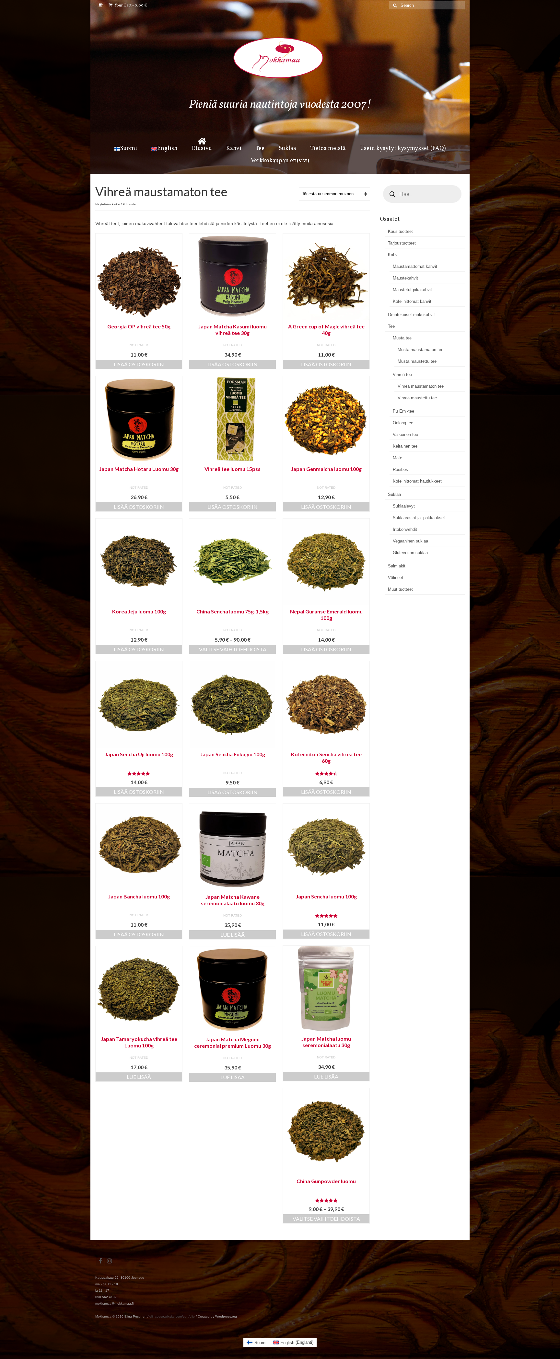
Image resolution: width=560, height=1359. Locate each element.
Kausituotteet (400, 231)
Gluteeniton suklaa (410, 552)
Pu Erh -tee (403, 411)
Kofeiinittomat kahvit (412, 301)
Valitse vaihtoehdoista (232, 649)
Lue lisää (232, 934)
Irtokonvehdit (405, 529)
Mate (397, 457)
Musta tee (402, 338)
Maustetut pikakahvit (412, 289)
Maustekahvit (405, 278)
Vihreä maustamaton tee (421, 386)
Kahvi (393, 254)
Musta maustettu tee (417, 361)
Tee (391, 326)
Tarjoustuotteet (402, 243)
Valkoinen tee (405, 434)
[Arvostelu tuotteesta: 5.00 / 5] (139, 773)
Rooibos (400, 469)
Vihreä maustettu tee (417, 397)
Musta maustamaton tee (420, 349)
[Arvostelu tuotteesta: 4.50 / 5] (326, 773)
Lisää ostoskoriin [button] (139, 364)
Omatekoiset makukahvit (411, 314)
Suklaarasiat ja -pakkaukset (419, 517)
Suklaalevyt (404, 506)
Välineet (395, 577)
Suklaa (394, 494)
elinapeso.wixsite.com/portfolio (172, 1316)
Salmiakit (396, 566)
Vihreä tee (402, 374)
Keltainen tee (405, 446)
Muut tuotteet (400, 589)
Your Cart (130, 5)
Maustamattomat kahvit (415, 266)
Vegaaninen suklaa (410, 541)
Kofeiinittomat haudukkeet (417, 481)
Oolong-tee (403, 422)
